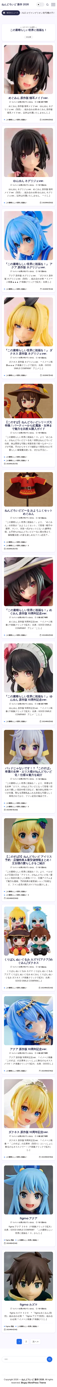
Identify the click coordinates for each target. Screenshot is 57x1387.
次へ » (35, 1341)
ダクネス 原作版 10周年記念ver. (29, 1132)
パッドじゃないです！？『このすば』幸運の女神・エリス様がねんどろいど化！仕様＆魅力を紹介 (28, 771)
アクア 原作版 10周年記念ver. (28, 1049)
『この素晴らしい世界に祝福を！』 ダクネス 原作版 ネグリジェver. (28, 352)
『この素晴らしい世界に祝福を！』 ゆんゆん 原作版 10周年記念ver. (28, 698)
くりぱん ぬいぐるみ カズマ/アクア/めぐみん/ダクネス (28, 961)
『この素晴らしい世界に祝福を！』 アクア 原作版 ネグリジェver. (28, 265)
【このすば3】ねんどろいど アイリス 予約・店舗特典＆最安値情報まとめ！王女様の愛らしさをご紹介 (28, 860)
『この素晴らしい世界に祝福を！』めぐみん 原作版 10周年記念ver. (28, 611)
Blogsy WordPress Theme (33, 1382)
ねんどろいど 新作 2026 (15, 4)
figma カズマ (28, 1305)
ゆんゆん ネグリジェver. (28, 181)
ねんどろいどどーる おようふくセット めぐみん (28, 512)
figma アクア (28, 1218)
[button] (41, 4)
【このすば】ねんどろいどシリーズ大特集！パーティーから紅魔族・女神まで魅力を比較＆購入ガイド (28, 425)
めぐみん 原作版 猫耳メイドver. (28, 98)
